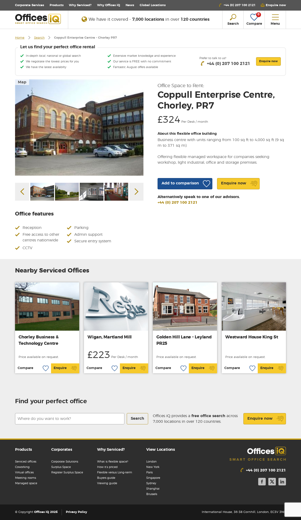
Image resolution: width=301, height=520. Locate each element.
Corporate (29, 5)
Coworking (22, 467)
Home (19, 37)
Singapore (153, 477)
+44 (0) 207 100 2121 (178, 202)
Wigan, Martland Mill (109, 337)
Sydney (151, 483)
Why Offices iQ (108, 5)
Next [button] (136, 192)
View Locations (160, 449)
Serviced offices (25, 461)
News (130, 5)
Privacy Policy (76, 512)
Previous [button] (22, 192)
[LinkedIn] (282, 482)
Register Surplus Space (67, 472)
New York (152, 467)
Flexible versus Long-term (114, 472)
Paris (149, 472)
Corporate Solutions (64, 461)
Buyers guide (106, 477)
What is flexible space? (112, 461)
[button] (273, 5)
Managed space (26, 483)
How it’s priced (107, 467)
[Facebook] (262, 482)
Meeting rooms (25, 477)
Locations (153, 5)
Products (56, 5)
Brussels (151, 494)
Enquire (60, 368)
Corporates (61, 449)
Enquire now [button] (268, 61)
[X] (272, 482)
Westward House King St (251, 337)
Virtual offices (24, 472)
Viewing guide (107, 483)
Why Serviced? (80, 5)
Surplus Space (61, 467)
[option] (79, 127)
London (151, 461)
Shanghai (152, 488)
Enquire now (260, 418)
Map (22, 82)
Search (39, 37)
